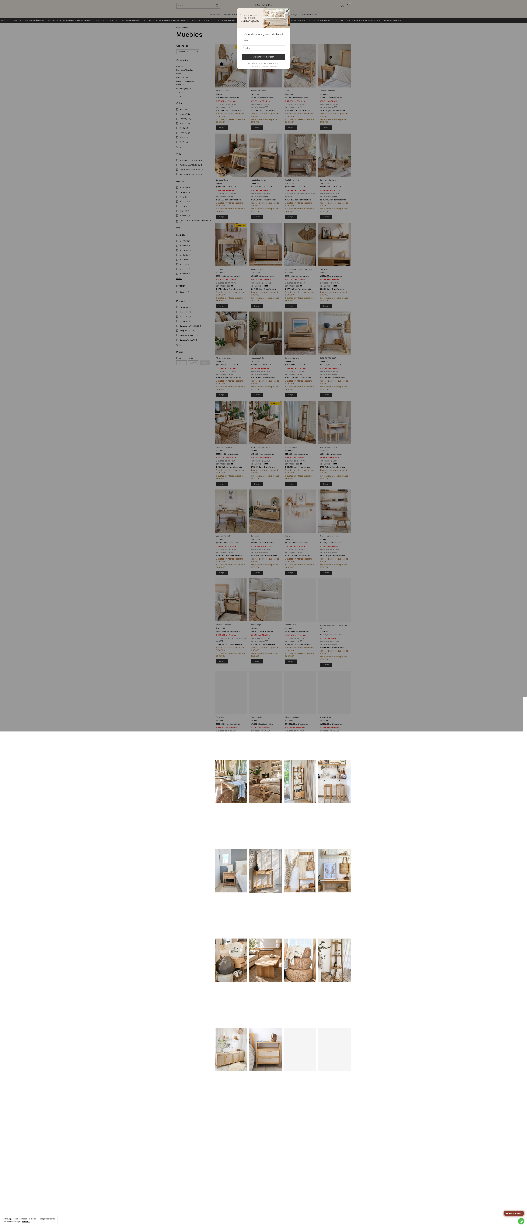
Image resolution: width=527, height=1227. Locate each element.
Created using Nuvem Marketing (263, 66)
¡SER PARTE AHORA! (263, 57)
